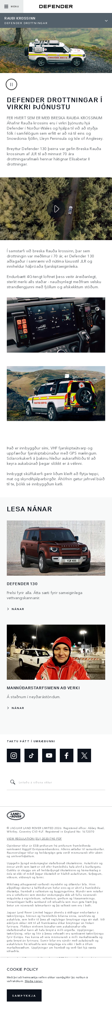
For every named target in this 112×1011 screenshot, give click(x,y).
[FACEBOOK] (66, 755)
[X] (84, 755)
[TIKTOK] (31, 755)
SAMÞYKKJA (24, 995)
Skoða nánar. (34, 981)
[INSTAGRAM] (13, 755)
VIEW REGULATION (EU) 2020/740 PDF (34, 838)
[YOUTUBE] (49, 755)
